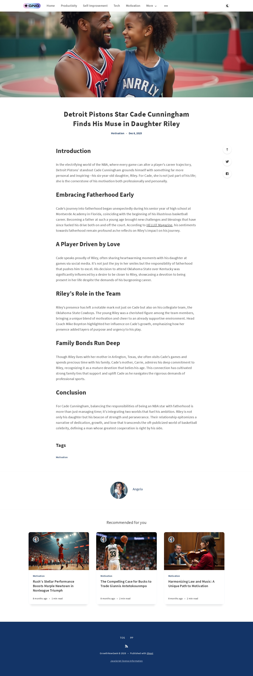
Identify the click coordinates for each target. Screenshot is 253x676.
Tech (117, 6)
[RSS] (126, 646)
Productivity (69, 6)
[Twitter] (227, 161)
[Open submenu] (166, 6)
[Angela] (119, 490)
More (149, 6)
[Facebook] (227, 173)
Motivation (133, 6)
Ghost (150, 653)
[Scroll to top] (227, 149)
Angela (138, 489)
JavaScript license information (126, 660)
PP (131, 637)
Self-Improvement (95, 6)
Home (51, 6)
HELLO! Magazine (159, 225)
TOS (122, 637)
